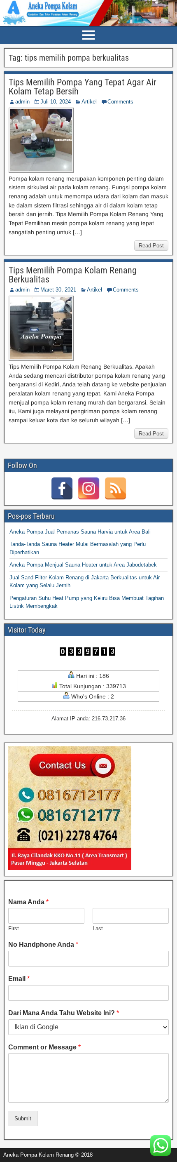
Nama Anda (28, 902)
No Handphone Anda (43, 944)
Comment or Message (44, 1047)
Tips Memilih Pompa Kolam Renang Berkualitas (73, 275)
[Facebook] (62, 488)
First (13, 928)
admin (22, 102)
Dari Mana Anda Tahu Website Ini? (63, 1012)
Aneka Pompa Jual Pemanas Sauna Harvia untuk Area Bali (80, 532)
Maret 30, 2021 (58, 290)
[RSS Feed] (115, 488)
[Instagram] (88, 488)
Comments (120, 102)
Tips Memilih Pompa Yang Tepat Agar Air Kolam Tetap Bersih (82, 86)
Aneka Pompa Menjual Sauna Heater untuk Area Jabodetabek (83, 565)
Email (19, 978)
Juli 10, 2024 (55, 102)
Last (98, 928)
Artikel (89, 102)
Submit (22, 1118)
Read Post (151, 245)
